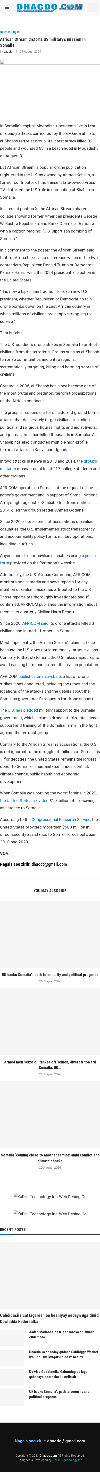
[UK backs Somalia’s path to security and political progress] (50, 934)
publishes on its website (40, 676)
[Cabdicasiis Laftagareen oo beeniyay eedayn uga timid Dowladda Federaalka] (50, 1275)
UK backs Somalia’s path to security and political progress (50, 974)
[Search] (93, 7)
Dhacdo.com (48, 1455)
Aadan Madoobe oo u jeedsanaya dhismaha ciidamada (61, 1334)
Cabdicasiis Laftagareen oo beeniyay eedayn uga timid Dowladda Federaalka (49, 1318)
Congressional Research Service (61, 819)
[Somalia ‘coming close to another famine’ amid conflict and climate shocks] (50, 1114)
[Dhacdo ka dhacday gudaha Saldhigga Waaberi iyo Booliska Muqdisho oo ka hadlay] (12, 1358)
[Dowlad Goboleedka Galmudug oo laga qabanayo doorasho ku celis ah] (12, 1377)
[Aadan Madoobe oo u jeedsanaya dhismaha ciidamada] (12, 1338)
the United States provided (24, 800)
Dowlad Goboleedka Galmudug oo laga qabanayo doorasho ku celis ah (58, 1374)
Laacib (8, 51)
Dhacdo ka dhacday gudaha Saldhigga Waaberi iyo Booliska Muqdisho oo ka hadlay (64, 1354)
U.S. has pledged (23, 710)
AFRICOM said (35, 623)
